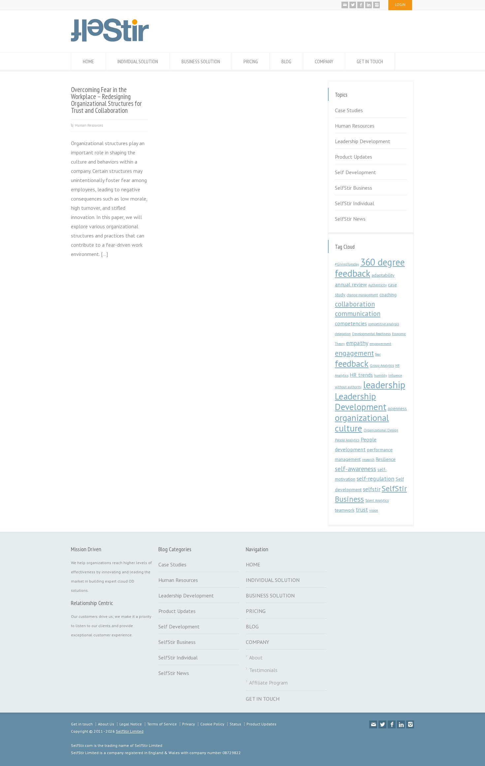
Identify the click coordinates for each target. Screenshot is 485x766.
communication (357, 313)
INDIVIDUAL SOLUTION (137, 61)
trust (362, 509)
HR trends (361, 374)
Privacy (188, 723)
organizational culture (362, 423)
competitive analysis (383, 324)
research (368, 459)
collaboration (355, 304)
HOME (88, 61)
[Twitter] (352, 5)
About (256, 657)
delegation (343, 334)
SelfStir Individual (354, 203)
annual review (351, 284)
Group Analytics (382, 365)
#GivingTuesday (347, 264)
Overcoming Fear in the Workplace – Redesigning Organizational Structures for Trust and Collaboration (106, 99)
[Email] (344, 5)
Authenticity (377, 285)
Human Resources (89, 125)
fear (378, 354)
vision (373, 510)
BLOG (286, 61)
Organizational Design (381, 430)
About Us (106, 723)
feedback (352, 363)
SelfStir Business (353, 187)
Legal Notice (130, 723)
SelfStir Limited (130, 731)
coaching (388, 295)
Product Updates (353, 156)
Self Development (355, 172)
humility (380, 375)
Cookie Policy (212, 723)
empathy (357, 343)
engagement (354, 353)
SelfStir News (350, 218)
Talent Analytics (377, 500)
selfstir (371, 489)
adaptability (383, 275)
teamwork (344, 510)
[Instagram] (376, 5)
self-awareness (355, 468)
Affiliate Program (268, 682)
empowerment (380, 343)
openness (397, 408)
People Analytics (347, 440)
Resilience (386, 459)
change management (362, 295)
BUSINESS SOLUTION (200, 61)
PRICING (250, 61)
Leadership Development (362, 141)
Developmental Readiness (371, 334)
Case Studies (349, 110)
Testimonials (263, 670)
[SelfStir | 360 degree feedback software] (110, 39)
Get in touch (82, 723)
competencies (351, 323)
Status (235, 723)
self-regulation (375, 478)
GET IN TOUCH (370, 61)
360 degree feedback (370, 267)
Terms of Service (162, 723)
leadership (384, 384)
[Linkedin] (368, 5)
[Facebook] (360, 5)
